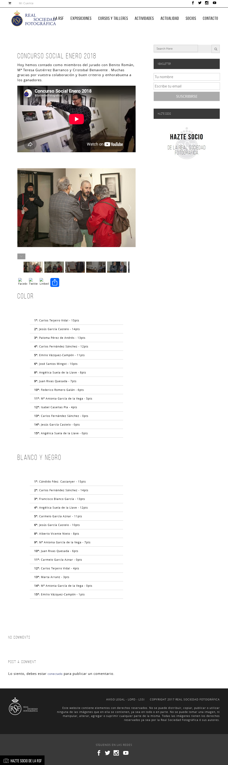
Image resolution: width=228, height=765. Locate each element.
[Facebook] (22, 283)
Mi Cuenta (26, 3)
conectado (55, 674)
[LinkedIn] (44, 283)
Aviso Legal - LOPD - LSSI (125, 699)
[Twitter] (33, 283)
